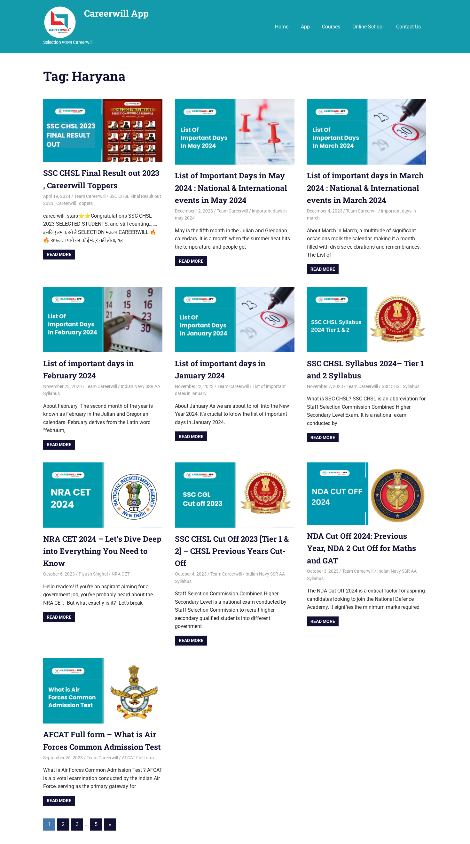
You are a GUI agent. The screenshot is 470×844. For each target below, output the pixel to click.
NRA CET (120, 574)
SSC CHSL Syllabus (400, 386)
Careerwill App (116, 13)
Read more (59, 254)
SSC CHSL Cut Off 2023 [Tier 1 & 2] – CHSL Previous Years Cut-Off (232, 551)
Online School (368, 27)
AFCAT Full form (138, 757)
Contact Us (408, 27)
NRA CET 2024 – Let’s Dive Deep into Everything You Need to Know (102, 551)
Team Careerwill (90, 196)
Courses (331, 27)
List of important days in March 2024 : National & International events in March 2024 (365, 187)
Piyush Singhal (93, 574)
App (305, 27)
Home (281, 27)
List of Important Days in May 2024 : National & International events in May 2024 (231, 187)
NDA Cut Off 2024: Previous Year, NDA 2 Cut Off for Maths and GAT (361, 548)
